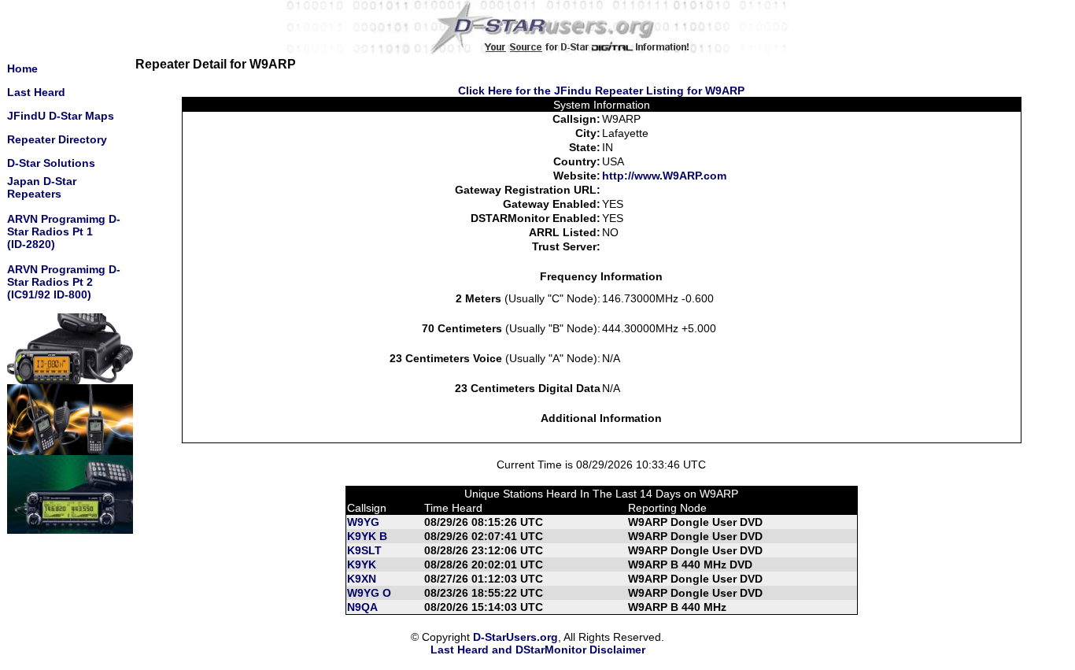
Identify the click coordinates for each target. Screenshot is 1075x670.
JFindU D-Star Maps (60, 115)
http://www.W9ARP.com (664, 175)
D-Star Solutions (51, 163)
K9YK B (367, 536)
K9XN (361, 578)
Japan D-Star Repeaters (41, 187)
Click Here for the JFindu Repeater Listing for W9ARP (601, 90)
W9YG (363, 522)
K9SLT (364, 550)
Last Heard (36, 92)
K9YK (361, 564)
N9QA (362, 607)
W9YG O (369, 593)
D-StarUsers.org (515, 637)
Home (22, 68)
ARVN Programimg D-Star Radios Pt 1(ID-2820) (63, 231)
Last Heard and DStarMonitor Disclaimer (537, 649)
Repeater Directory (57, 139)
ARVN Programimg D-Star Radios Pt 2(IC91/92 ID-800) (63, 282)
